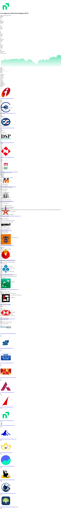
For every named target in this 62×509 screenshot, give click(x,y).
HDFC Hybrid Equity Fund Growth (5, 304)
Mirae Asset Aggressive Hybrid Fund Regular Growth (8, 186)
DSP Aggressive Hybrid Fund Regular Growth (7, 142)
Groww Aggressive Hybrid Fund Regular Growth (7, 466)
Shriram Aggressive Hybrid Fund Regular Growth (7, 479)
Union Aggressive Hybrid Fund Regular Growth (7, 425)
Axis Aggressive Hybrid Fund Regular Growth (7, 392)
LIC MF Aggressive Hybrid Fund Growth (6, 452)
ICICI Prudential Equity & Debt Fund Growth (7, 98)
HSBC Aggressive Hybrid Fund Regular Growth (7, 318)
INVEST (2, 16)
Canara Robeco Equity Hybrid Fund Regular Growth (8, 333)
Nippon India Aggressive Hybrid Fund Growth (7, 157)
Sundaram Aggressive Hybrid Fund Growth (6, 348)
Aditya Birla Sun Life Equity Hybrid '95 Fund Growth (8, 377)
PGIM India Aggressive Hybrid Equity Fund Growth (8, 493)
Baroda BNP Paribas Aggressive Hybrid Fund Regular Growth (9, 289)
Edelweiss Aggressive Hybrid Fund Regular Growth (7, 113)
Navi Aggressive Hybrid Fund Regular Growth (7, 420)
